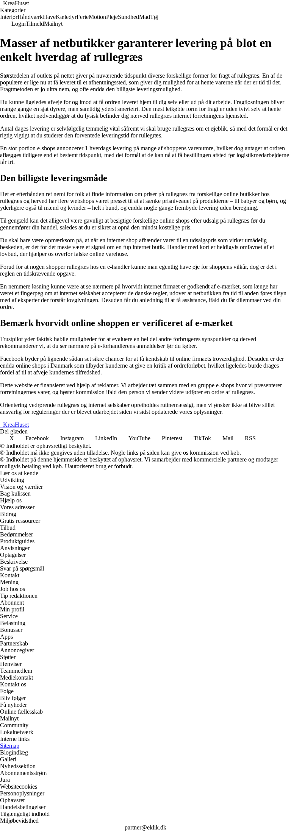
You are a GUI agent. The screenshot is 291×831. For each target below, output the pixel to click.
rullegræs (11, 201)
